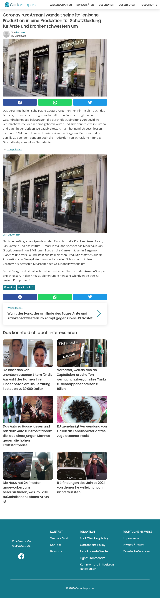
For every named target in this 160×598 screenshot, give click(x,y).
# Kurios (9, 287)
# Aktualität (26, 287)
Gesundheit (106, 5)
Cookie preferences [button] (136, 551)
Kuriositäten (85, 5)
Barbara (20, 32)
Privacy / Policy (133, 545)
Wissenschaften (61, 5)
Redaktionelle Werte (94, 551)
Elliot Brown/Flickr (11, 234)
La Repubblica (14, 149)
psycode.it (57, 551)
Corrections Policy (92, 545)
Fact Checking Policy (94, 538)
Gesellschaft (128, 5)
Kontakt (55, 545)
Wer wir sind (59, 538)
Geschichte (149, 5)
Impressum (131, 538)
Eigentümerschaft (92, 558)
